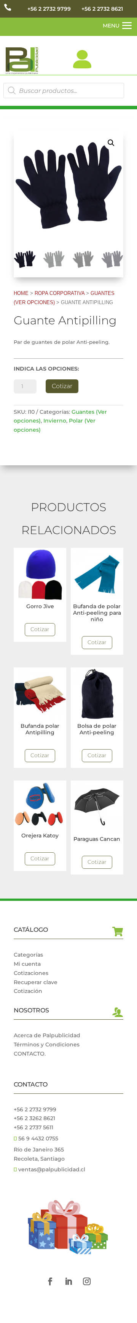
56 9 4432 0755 (37, 1138)
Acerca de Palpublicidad (47, 1035)
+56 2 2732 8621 (102, 8)
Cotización (28, 991)
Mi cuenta (27, 963)
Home (21, 293)
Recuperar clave (35, 982)
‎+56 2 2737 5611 (33, 1127)
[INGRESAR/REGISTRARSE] (82, 59)
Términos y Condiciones (47, 1044)
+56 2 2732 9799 (49, 8)
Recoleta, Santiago (39, 1158)
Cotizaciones (31, 973)
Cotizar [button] (39, 629)
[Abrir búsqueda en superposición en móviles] (63, 90)
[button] (111, 143)
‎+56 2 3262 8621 (34, 1118)
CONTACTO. (30, 1053)
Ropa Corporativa (59, 293)
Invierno (54, 420)
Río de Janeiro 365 (39, 1149)
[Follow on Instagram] (86, 1281)
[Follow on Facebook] (50, 1281)
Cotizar (62, 386)
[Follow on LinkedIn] (68, 1281)
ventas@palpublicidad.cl (51, 1169)
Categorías (28, 954)
